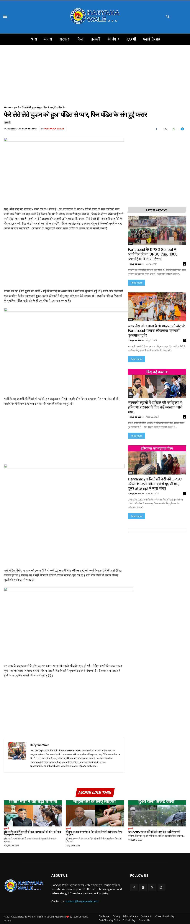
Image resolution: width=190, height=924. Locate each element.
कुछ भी (16, 107)
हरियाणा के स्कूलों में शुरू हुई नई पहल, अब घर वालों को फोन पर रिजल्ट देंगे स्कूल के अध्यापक (32, 833)
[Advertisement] (95, 72)
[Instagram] (143, 887)
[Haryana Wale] (17, 755)
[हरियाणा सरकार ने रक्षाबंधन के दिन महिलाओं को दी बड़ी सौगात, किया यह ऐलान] (95, 813)
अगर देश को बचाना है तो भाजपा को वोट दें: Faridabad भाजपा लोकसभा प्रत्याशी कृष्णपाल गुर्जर (157, 330)
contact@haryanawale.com (82, 901)
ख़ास (130, 243)
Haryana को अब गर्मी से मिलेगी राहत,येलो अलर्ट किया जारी (154, 831)
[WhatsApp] (173, 129)
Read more (136, 282)
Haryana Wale (54, 128)
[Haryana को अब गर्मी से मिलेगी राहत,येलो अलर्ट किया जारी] (157, 813)
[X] (165, 129)
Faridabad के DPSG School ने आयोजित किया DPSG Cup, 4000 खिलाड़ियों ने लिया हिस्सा (153, 254)
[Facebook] (156, 129)
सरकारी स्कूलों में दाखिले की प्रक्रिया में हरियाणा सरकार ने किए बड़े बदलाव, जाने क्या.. (155, 407)
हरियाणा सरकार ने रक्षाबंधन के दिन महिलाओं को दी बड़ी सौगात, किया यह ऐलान (94, 833)
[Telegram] (182, 129)
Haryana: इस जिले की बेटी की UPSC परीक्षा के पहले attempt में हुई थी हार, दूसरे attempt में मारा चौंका (155, 484)
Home (8, 107)
